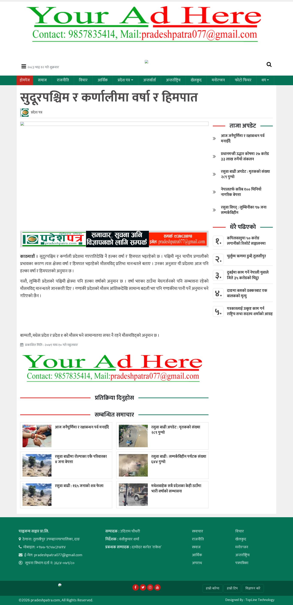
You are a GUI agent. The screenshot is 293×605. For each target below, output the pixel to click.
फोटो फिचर (243, 80)
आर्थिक (103, 80)
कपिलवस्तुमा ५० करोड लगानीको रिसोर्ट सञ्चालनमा (246, 241)
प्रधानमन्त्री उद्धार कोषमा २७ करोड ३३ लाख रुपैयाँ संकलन (245, 156)
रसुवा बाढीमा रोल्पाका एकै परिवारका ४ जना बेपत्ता (81, 459)
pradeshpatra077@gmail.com (58, 555)
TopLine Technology (259, 600)
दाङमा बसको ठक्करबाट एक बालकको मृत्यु (247, 293)
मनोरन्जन (218, 80)
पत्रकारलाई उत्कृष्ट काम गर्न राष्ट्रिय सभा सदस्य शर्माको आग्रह (250, 311)
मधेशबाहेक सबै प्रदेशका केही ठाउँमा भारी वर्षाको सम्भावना (176, 489)
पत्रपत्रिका (241, 563)
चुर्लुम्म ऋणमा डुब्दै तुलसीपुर (246, 256)
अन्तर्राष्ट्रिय (173, 80)
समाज (42, 80)
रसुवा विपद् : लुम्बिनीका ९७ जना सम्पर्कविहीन (243, 210)
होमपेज (25, 80)
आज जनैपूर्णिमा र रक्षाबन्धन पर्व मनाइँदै (82, 427)
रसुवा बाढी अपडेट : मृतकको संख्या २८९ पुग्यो (175, 430)
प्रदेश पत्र (124, 80)
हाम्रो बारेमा (212, 588)
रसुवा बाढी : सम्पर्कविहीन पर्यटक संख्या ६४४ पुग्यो (178, 459)
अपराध (197, 563)
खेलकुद (196, 80)
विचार (83, 80)
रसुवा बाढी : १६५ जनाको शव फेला (79, 486)
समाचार (197, 531)
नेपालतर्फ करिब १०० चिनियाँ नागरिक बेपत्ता (241, 192)
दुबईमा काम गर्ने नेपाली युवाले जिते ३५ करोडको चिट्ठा (248, 275)
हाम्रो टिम (232, 588)
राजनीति (63, 80)
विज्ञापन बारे (252, 588)
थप (263, 80)
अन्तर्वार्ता (149, 80)
